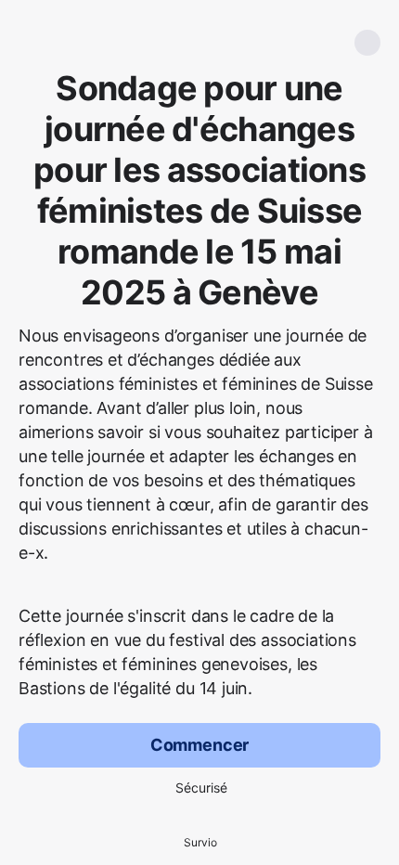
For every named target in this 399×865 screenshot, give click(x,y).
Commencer (199, 745)
